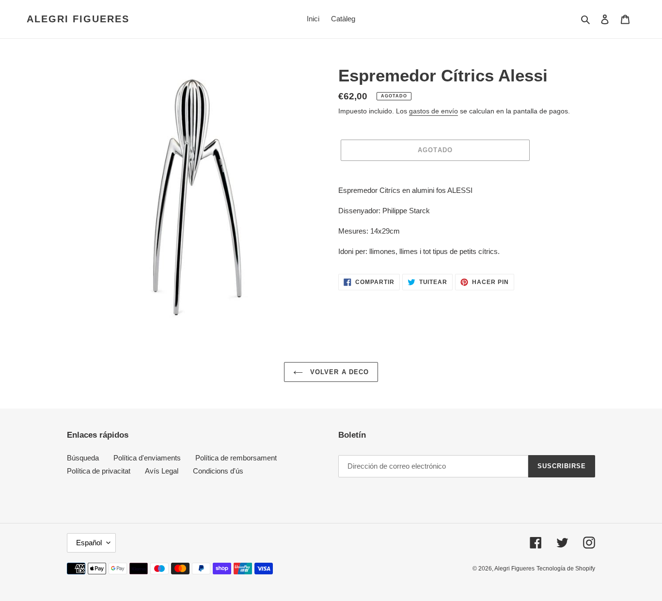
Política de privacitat (98, 471)
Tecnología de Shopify (565, 568)
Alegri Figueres (78, 19)
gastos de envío (433, 111)
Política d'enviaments (147, 458)
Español (89, 542)
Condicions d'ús (218, 471)
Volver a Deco (338, 372)
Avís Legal (161, 471)
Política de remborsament (236, 458)
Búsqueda (83, 458)
